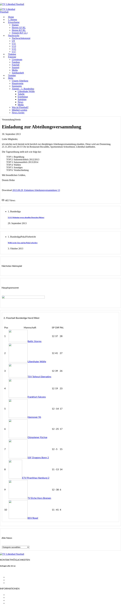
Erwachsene (13, 22)
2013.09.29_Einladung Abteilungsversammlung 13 (36, 190)
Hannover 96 (34, 417)
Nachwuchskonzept (21, 38)
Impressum (11, 600)
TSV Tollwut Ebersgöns (39, 377)
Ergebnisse (23, 96)
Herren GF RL (19, 27)
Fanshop (16, 62)
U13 (14, 46)
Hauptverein (17, 83)
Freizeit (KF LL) (19, 33)
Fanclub (15, 65)
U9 (13, 41)
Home (11, 17)
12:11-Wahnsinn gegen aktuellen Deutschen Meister (26, 217)
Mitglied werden (19, 110)
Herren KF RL (19, 30)
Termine (12, 75)
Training (12, 54)
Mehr (10, 78)
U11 (14, 43)
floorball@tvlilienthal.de (12, 572)
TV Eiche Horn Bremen (39, 498)
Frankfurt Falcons (37, 397)
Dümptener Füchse (37, 437)
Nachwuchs (13, 35)
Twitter (9, 580)
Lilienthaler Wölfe (26, 91)
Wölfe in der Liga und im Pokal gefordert (22, 243)
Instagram (11, 583)
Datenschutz (12, 603)
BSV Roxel (33, 518)
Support (15, 67)
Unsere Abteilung (20, 80)
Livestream (17, 59)
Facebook (11, 577)
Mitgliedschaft (13, 597)
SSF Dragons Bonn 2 (38, 457)
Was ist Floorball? (20, 107)
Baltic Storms (34, 341)
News (20, 102)
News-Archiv (18, 112)
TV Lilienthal (12, 595)
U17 (14, 51)
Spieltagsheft (18, 72)
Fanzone (12, 57)
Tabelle (21, 94)
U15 (14, 49)
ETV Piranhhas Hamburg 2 (35, 478)
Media (15, 70)
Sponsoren (17, 86)
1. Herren (12, 19)
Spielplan (22, 99)
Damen (15, 25)
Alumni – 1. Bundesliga (23, 88)
